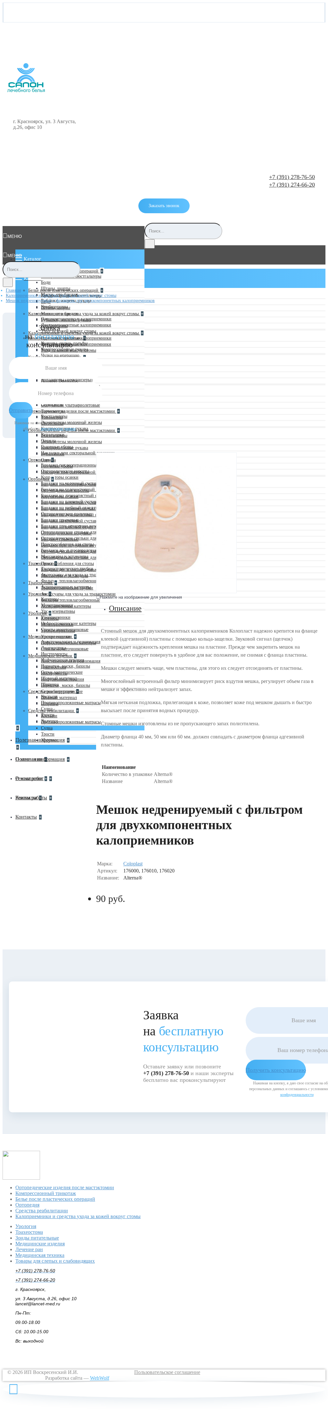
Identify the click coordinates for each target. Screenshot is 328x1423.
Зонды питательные (37, 1238)
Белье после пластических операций (64, 290)
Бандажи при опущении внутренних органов (85, 545)
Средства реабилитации (51, 710)
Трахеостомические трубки (67, 587)
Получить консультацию (276, 1070)
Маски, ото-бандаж (59, 313)
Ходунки (49, 740)
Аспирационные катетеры (66, 606)
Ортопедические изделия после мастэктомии (72, 411)
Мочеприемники (57, 624)
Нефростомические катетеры (68, 642)
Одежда (48, 460)
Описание (125, 608)
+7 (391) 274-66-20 (292, 184)
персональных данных (58, 428)
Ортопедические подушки (66, 533)
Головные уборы (57, 466)
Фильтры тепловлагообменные (70, 580)
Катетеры (50, 618)
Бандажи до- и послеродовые (69, 569)
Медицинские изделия (50, 655)
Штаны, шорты (55, 307)
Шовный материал (59, 697)
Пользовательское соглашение (167, 1372)
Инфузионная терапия (62, 679)
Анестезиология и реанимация (70, 661)
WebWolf (99, 1378)
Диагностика (53, 667)
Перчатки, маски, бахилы (65, 685)
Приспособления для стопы (67, 563)
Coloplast (133, 863)
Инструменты (54, 673)
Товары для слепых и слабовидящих (55, 1261)
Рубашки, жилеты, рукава (66, 319)
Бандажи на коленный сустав (69, 502)
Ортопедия (39, 460)
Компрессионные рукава (64, 447)
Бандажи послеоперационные (69, 484)
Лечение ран (29, 1249)
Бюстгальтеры (54, 435)
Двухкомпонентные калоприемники (76, 325)
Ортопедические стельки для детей (74, 557)
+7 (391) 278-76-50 (292, 177)
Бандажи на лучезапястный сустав (74, 514)
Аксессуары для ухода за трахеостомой (78, 594)
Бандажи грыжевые (59, 539)
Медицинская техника (39, 1255)
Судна (47, 728)
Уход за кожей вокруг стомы (68, 350)
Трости (47, 734)
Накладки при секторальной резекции (78, 452)
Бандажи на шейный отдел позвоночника (81, 527)
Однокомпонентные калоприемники (76, 338)
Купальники (52, 453)
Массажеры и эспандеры (64, 575)
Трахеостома (40, 582)
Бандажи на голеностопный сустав (74, 508)
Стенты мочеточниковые (64, 648)
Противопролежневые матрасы (71, 702)
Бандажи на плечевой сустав (68, 520)
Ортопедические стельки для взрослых (78, 551)
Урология (38, 594)
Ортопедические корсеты (65, 490)
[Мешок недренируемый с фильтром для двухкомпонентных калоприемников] (166, 591)
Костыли (49, 715)
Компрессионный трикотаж (45, 1193)
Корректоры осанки (59, 477)
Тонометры (51, 417)
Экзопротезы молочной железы (71, 441)
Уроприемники (55, 636)
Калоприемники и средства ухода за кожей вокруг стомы (84, 313)
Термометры (53, 411)
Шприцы (49, 703)
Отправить (21, 410)
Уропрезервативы (58, 611)
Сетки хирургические (62, 691)
